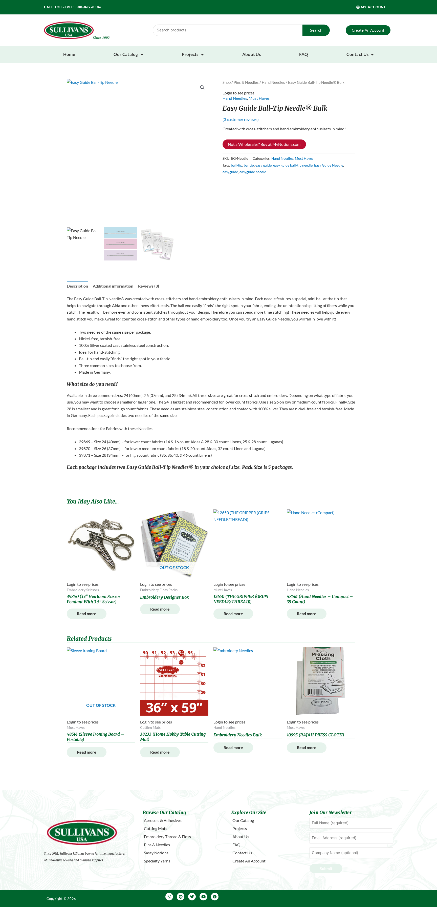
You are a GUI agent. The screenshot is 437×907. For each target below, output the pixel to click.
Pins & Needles (246, 82)
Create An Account (249, 860)
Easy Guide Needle (328, 165)
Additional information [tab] (113, 286)
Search (316, 30)
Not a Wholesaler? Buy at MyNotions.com (264, 144)
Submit (326, 868)
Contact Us (357, 54)
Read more (86, 613)
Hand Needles (273, 82)
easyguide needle (252, 172)
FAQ (303, 54)
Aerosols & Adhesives (163, 820)
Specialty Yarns (157, 860)
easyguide (230, 172)
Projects (190, 54)
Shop (227, 82)
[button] (202, 87)
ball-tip (236, 165)
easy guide (263, 165)
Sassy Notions (156, 852)
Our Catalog (126, 54)
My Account (373, 7)
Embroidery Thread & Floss (167, 836)
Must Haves (259, 98)
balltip (249, 165)
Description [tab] (77, 286)
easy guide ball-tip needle (293, 165)
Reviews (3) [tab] (148, 286)
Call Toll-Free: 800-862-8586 (72, 7)
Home (69, 54)
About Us (251, 54)
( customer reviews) (241, 119)
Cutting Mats (155, 828)
